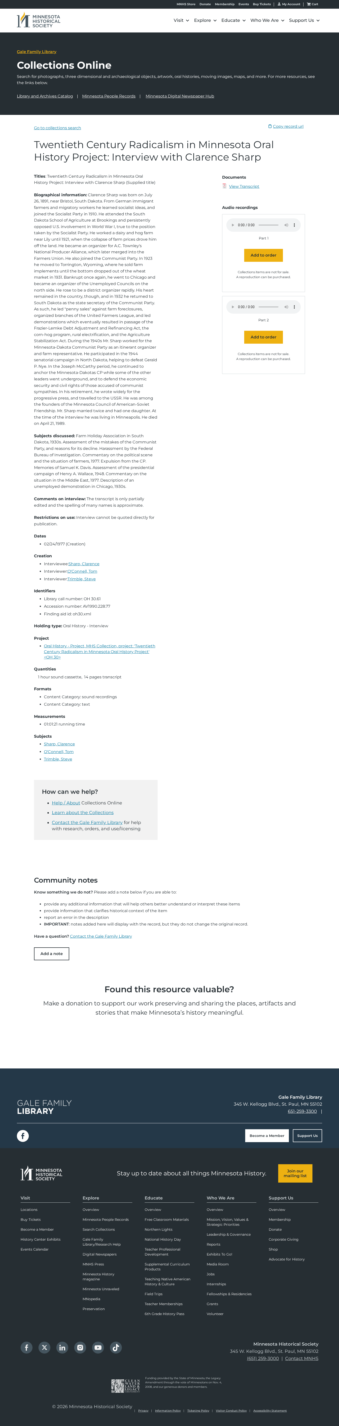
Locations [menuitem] (29, 1209)
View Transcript (244, 186)
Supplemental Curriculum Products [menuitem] (167, 1266)
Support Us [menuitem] (281, 1197)
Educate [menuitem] (154, 1197)
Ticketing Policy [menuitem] (198, 1410)
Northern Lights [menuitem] (158, 1229)
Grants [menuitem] (212, 1304)
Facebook (23, 1136)
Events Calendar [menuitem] (35, 1249)
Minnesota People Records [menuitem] (106, 1219)
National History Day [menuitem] (163, 1239)
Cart (315, 4)
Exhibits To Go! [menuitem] (219, 1254)
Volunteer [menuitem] (215, 1314)
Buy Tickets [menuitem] (31, 1219)
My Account (291, 4)
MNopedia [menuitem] (91, 1299)
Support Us (307, 1135)
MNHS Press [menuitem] (93, 1264)
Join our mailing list (295, 1173)
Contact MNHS (301, 1358)
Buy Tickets (262, 4)
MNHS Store (186, 4)
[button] (181, 20)
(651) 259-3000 (263, 1358)
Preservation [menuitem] (94, 1309)
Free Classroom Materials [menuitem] (167, 1219)
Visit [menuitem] (25, 1197)
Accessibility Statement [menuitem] (270, 1410)
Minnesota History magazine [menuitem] (98, 1276)
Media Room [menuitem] (218, 1264)
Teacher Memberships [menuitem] (164, 1304)
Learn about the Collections (83, 812)
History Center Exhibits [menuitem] (41, 1239)
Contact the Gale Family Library (87, 822)
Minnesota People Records (109, 96)
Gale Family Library (36, 51)
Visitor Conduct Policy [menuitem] (231, 1410)
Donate (205, 4)
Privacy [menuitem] (143, 1410)
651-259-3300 (302, 1111)
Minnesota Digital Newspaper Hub (180, 96)
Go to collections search (57, 128)
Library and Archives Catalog (45, 96)
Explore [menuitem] (91, 1197)
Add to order (263, 255)
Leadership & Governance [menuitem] (229, 1234)
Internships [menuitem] (216, 1284)
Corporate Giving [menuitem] (284, 1239)
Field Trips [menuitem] (154, 1294)
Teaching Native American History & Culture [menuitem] (167, 1281)
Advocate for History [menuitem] (287, 1259)
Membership (225, 4)
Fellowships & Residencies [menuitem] (229, 1294)
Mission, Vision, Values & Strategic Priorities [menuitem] (227, 1222)
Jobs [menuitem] (211, 1274)
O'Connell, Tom (82, 571)
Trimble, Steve (82, 579)
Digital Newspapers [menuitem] (100, 1254)
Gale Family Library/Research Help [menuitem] (102, 1242)
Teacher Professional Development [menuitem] (162, 1252)
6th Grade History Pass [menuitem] (164, 1314)
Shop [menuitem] (273, 1249)
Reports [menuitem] (213, 1244)
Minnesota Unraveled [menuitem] (101, 1289)
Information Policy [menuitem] (168, 1410)
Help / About (66, 803)
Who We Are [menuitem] (221, 1197)
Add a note (51, 953)
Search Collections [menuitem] (99, 1229)
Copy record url (288, 126)
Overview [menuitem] (91, 1209)
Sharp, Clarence (84, 564)
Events (243, 4)
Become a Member (267, 1135)
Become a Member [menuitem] (37, 1229)
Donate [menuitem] (275, 1229)
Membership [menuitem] (280, 1219)
